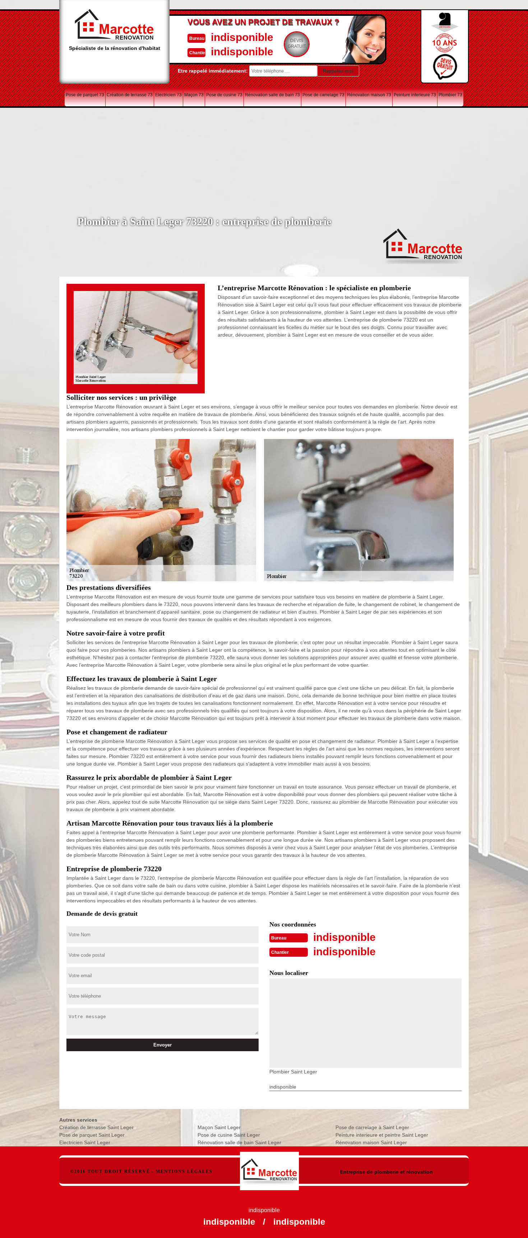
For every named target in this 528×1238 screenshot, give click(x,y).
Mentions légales (184, 1171)
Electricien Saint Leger (84, 1142)
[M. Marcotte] (270, 1167)
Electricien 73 (168, 94)
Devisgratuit (297, 43)
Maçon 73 (194, 94)
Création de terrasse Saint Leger (96, 1127)
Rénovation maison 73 (369, 94)
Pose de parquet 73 (85, 94)
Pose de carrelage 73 (323, 94)
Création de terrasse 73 (130, 94)
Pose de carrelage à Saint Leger (372, 1127)
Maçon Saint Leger (219, 1127)
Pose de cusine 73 (224, 94)
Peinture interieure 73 (415, 94)
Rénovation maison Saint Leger (371, 1142)
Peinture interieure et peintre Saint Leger (381, 1135)
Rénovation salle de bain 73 (272, 94)
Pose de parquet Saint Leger (92, 1135)
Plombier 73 (450, 94)
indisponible (242, 37)
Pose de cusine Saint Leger (229, 1135)
